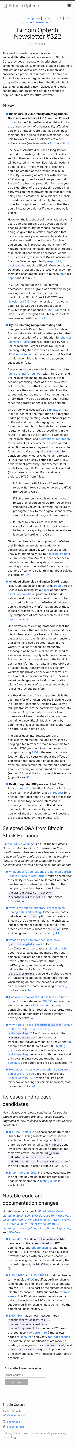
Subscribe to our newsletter (23, 1368)
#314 (66, 143)
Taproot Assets (18, 619)
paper (12, 278)
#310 (53, 143)
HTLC (30, 1279)
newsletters (42, 22)
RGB (60, 615)
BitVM (36, 752)
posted (12, 122)
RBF (69, 1041)
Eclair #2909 (17, 1239)
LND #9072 (38, 1275)
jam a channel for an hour (24, 373)
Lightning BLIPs (35, 1228)
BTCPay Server (60, 1219)
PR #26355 (51, 310)
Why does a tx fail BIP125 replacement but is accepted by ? (40, 1029)
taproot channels (59, 1337)
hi (49, 18)
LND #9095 (16, 1275)
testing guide (48, 1181)
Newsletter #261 (37, 1332)
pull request (55, 792)
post (63, 274)
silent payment (40, 1005)
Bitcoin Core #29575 (21, 1078)
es (38, 18)
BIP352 (48, 1001)
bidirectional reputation (54, 439)
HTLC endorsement (20, 354)
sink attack (54, 409)
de (60, 18)
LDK (28, 1215)
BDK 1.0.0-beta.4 (20, 1132)
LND (35, 1215)
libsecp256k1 (48, 1215)
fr (66, 18)
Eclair (20, 1215)
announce (26, 1337)
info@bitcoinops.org (15, 1415)
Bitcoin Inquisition (58, 1228)
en (28, 18)
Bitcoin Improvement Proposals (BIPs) (35, 1224)
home (28, 22)
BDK (5, 1224)
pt (71, 18)
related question (58, 948)
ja (33, 18)
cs (44, 18)
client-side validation (21, 594)
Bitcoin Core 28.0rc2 (23, 1172)
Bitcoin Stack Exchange (18, 844)
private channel (41, 1247)
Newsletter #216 (18, 301)
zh (54, 18)
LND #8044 (16, 1315)
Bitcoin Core (46, 1211)
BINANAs (14, 1232)
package (13, 1062)
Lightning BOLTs (13, 1228)
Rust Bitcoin (41, 1219)
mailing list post (59, 554)
